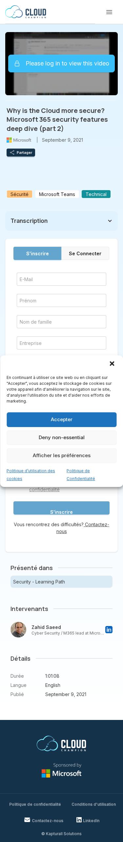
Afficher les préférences (62, 455)
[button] (112, 364)
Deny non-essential (62, 437)
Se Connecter (85, 253)
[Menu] (109, 12)
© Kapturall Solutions (61, 833)
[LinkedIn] (109, 629)
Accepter (61, 419)
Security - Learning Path (39, 581)
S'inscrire (37, 253)
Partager (24, 152)
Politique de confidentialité (35, 804)
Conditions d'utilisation (94, 804)
